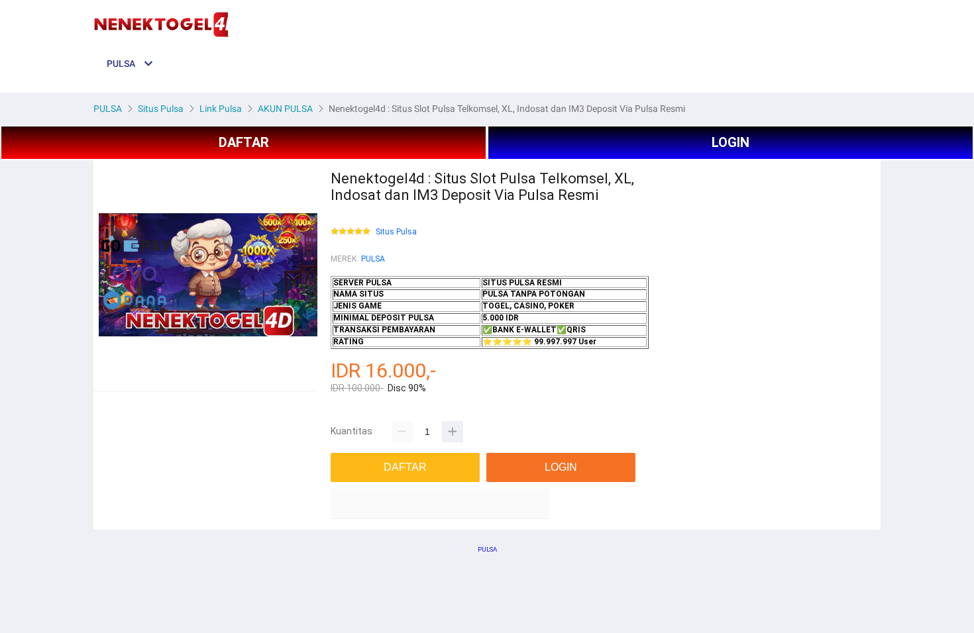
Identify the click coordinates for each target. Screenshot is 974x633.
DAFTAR (244, 142)
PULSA (373, 259)
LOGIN (730, 142)
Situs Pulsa (396, 232)
